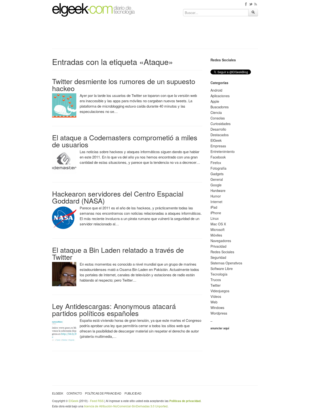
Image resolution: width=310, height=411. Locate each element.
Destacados (219, 134)
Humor (215, 196)
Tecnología (218, 274)
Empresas (218, 145)
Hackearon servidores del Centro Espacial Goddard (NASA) (117, 197)
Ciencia (216, 112)
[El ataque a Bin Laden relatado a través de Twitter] (64, 273)
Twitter (215, 285)
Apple (214, 101)
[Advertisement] (155, 34)
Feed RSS (97, 401)
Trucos (215, 279)
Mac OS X (218, 223)
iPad (213, 207)
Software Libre (221, 268)
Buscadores (219, 106)
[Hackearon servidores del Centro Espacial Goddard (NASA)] (64, 217)
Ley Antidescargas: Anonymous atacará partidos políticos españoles (114, 309)
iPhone (215, 212)
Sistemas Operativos (226, 263)
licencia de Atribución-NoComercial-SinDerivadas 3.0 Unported (126, 406)
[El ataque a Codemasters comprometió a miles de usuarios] (64, 161)
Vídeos (215, 296)
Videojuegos (219, 290)
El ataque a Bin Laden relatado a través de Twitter (118, 253)
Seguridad (218, 257)
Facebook (218, 157)
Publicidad (132, 393)
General (216, 179)
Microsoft (217, 229)
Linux (214, 218)
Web (213, 302)
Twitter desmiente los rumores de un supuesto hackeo (123, 84)
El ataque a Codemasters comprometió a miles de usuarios (124, 140)
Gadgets (217, 173)
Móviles (216, 235)
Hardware (217, 190)
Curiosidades (220, 123)
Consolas (217, 118)
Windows (217, 307)
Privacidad (218, 246)
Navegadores (220, 240)
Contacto (74, 393)
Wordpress (218, 313)
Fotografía (218, 168)
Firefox (215, 162)
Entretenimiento (222, 151)
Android (216, 90)
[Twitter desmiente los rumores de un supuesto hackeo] (64, 105)
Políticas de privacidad (103, 393)
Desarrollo (218, 129)
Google (216, 184)
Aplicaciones (220, 95)
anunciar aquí (219, 328)
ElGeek (216, 140)
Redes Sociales (222, 251)
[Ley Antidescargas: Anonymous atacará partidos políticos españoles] (64, 329)
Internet (216, 201)
